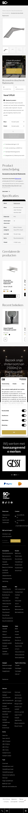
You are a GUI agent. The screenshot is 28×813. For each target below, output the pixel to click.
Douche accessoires (17, 10)
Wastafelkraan (19, 562)
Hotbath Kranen (6, 692)
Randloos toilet (19, 643)
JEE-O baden (18, 701)
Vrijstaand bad (19, 592)
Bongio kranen (18, 703)
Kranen (17, 634)
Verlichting (5, 581)
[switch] (24, 415)
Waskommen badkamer (8, 775)
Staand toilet (18, 646)
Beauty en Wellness (7, 567)
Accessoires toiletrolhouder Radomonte (8, 281)
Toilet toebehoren (19, 657)
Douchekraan (18, 559)
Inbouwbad (18, 600)
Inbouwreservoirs (19, 652)
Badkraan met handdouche (9, 786)
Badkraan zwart (6, 783)
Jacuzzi (17, 603)
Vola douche (18, 695)
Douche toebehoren (7, 621)
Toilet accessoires (7, 559)
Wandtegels (18, 668)
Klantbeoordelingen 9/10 (12, 144)
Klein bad (4, 778)
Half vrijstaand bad (20, 589)
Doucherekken (6, 13)
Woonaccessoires (7, 578)
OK (14, 432)
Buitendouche (6, 595)
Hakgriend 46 (6, 518)
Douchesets (5, 598)
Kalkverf (17, 674)
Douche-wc (18, 640)
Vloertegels (18, 671)
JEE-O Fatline (6, 744)
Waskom (4, 631)
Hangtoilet (18, 637)
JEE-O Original (6, 741)
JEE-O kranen (18, 698)
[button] (11, 474)
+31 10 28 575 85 (20, 522)
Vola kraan (17, 692)
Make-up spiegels (7, 668)
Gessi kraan (5, 717)
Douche (8, 10)
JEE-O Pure (5, 747)
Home (4, 10)
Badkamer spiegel (7, 665)
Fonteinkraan (18, 565)
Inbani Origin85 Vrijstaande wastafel (10, 329)
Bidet (16, 628)
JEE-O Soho (5, 750)
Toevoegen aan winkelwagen (14, 136)
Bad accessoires (6, 556)
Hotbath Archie (6, 753)
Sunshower (5, 606)
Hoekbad (17, 595)
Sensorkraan (18, 570)
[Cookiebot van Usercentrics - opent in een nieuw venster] (19, 379)
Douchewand (5, 612)
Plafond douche (6, 589)
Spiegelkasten (6, 671)
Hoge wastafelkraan (7, 780)
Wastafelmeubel (6, 637)
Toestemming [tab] (5, 383)
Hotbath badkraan (7, 703)
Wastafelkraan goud (7, 772)
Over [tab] (23, 383)
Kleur (5, 121)
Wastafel (4, 628)
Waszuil (4, 634)
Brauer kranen (18, 726)
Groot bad (5, 763)
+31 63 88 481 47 (20, 516)
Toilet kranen (18, 556)
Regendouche (6, 609)
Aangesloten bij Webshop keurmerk (14, 155)
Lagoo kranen (18, 715)
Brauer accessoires (20, 723)
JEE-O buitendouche (7, 700)
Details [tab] (14, 383)
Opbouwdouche (6, 603)
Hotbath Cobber (6, 755)
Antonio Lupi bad (19, 712)
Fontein (17, 631)
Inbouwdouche (6, 600)
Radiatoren (5, 679)
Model (5, 126)
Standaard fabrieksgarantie (12, 151)
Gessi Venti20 (6, 738)
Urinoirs (17, 649)
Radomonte (17, 203)
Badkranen (18, 553)
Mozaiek (17, 665)
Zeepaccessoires (6, 575)
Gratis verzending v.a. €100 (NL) (13, 148)
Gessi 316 (5, 735)
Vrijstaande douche (7, 592)
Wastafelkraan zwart (7, 766)
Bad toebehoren (19, 612)
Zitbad (17, 598)
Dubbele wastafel (7, 643)
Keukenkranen (19, 567)
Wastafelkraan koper (7, 769)
